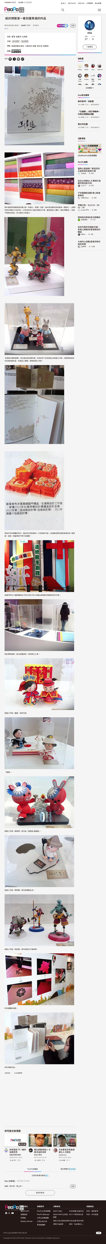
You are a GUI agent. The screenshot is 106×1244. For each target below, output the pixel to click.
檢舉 (72, 26)
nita (89, 32)
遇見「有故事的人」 (76, 1224)
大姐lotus (79, 80)
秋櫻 (99, 79)
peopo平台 (85, 210)
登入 (64, 3)
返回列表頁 (40, 1193)
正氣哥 (83, 246)
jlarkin (86, 69)
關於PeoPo (25, 1211)
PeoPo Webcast (43, 1214)
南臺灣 (45, 46)
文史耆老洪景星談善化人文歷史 (67, 1150)
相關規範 (24, 1214)
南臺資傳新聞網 (15, 1155)
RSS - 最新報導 (92, 1211)
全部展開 (89, 88)
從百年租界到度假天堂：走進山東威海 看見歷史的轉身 (89, 229)
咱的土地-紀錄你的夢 (61, 1220)
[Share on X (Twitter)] (14, 59)
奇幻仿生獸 (83, 124)
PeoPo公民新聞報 (44, 1211)
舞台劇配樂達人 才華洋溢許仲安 (42, 1150)
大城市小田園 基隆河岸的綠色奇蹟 (89, 242)
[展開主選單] (99, 10)
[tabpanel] (40, 1181)
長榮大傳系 (38, 1155)
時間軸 (23, 1218)
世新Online (85, 198)
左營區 (24, 37)
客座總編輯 (41, 1224)
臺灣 (13, 37)
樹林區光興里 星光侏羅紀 (89, 217)
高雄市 (18, 37)
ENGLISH (81, 3)
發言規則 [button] (72, 1169)
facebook (6, 1213)
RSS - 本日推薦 (92, 1214)
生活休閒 (16, 41)
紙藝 (34, 46)
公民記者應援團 (43, 1218)
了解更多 (89, 47)
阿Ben (83, 234)
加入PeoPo (72, 3)
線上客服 (98, 3)
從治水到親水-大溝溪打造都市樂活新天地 (89, 181)
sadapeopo (63, 1155)
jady (93, 69)
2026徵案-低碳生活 (76, 1211)
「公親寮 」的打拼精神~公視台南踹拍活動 (89, 112)
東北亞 (39, 46)
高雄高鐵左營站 (17, 46)
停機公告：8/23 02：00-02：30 (89, 206)
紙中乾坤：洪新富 (86, 101)
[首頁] (14, 10)
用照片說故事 (58, 1224)
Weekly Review (27, 1221)
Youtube (12, 1213)
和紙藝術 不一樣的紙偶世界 (18, 1150)
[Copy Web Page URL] (22, 59)
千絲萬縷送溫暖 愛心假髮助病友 (89, 194)
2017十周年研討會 (76, 1214)
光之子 (83, 186)
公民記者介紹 (42, 1221)
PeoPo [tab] (32, 1169)
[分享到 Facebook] (10, 59)
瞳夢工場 (93, 80)
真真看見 (84, 220)
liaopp (80, 69)
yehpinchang (101, 69)
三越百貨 (28, 46)
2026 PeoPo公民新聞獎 (60, 1215)
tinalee (86, 79)
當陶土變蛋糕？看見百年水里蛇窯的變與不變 (89, 169)
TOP (98, 1233)
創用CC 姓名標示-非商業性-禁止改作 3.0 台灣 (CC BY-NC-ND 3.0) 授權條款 (16, 51)
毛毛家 (83, 173)
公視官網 (89, 3)
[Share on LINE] (18, 59)
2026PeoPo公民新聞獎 (87, 155)
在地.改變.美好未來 (76, 1220)
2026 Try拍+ (58, 1211)
